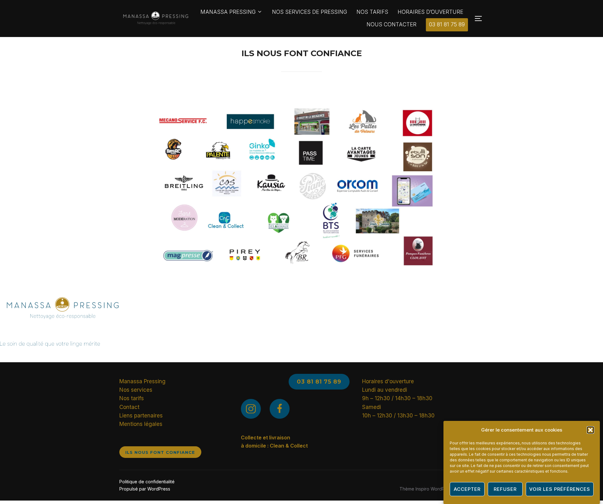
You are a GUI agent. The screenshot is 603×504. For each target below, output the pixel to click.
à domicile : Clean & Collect (274, 446)
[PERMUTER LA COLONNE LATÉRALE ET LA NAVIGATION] (479, 18)
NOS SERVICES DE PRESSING (309, 12)
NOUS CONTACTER (391, 24)
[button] (590, 430)
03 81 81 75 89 (447, 24)
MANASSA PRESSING (228, 12)
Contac (128, 407)
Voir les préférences (559, 489)
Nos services (135, 390)
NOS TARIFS (372, 12)
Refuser (505, 489)
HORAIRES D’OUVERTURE (430, 12)
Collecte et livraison (265, 437)
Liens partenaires (141, 415)
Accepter (467, 489)
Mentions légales (140, 424)
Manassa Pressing (142, 381)
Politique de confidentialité (147, 481)
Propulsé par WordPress (144, 488)
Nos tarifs (131, 398)
